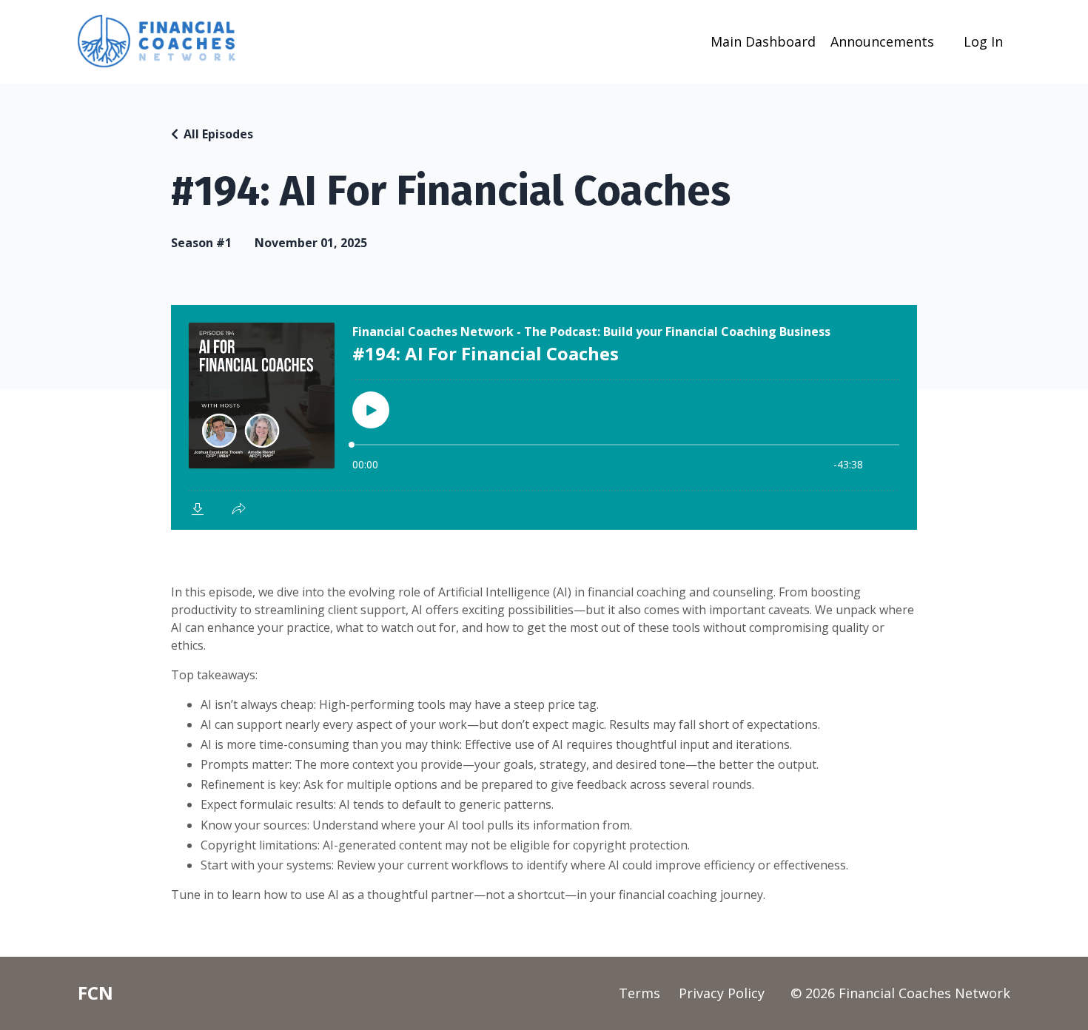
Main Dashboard (763, 41)
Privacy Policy (722, 993)
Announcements (882, 41)
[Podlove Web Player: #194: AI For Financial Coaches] (544, 417)
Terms (639, 993)
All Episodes (218, 134)
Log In (983, 41)
